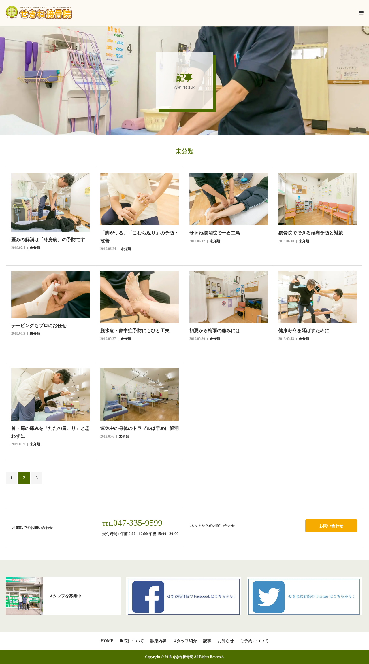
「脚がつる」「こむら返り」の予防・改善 (139, 236)
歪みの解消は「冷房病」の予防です (48, 239)
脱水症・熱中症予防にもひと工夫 (135, 330)
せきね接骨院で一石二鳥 (214, 232)
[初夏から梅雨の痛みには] (228, 297)
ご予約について (254, 641)
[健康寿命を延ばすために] (317, 297)
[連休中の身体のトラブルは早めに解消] (139, 394)
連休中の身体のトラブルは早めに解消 (139, 428)
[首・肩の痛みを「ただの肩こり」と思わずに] (50, 394)
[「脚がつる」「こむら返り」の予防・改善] (139, 199)
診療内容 (158, 641)
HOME (107, 641)
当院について (132, 641)
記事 (207, 641)
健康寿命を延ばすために (303, 330)
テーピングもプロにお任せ (39, 325)
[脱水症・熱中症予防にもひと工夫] (139, 297)
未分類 (35, 248)
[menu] (361, 12)
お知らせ (226, 641)
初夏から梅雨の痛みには (214, 330)
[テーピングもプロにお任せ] (50, 294)
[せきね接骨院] (39, 12)
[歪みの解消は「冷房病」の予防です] (50, 202)
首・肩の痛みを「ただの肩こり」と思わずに (50, 432)
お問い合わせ (331, 526)
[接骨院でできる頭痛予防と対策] (317, 199)
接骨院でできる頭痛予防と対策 (310, 232)
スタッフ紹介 (185, 641)
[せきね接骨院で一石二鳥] (228, 199)
